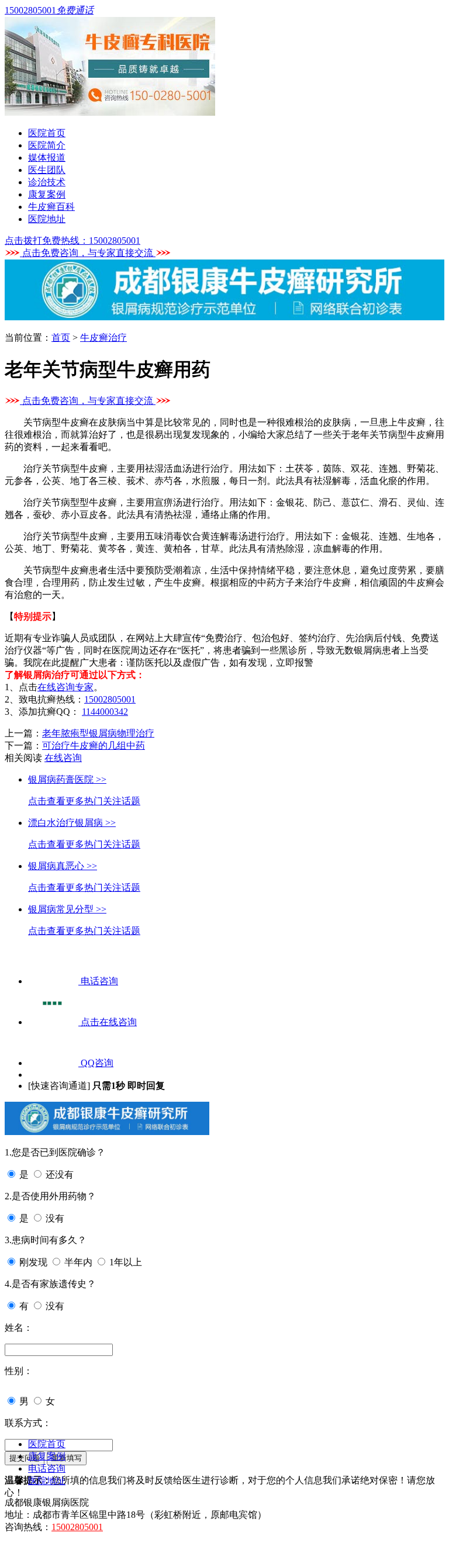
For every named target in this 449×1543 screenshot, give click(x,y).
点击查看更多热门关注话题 (84, 801)
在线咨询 (63, 758)
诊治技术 (46, 182)
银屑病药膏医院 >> (67, 779)
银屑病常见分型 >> (67, 909)
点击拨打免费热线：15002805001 (72, 240)
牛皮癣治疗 (103, 337)
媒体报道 (46, 157)
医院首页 (46, 133)
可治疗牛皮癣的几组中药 (93, 745)
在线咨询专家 (65, 687)
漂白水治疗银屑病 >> (72, 823)
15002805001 (110, 699)
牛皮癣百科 (51, 207)
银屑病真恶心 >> (62, 866)
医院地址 (46, 219)
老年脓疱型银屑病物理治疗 (98, 733)
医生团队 (46, 170)
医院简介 (46, 145)
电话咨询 (46, 1468)
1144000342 (105, 712)
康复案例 (46, 194)
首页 (60, 337)
